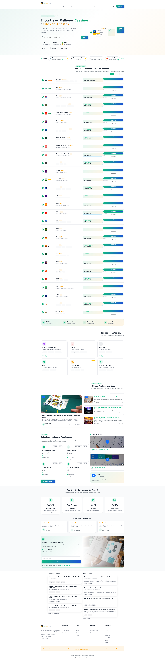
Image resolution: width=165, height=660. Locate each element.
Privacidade (107, 635)
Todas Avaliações (92, 6)
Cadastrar (120, 6)
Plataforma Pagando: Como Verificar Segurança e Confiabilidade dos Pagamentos (96, 588)
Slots (77, 628)
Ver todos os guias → (88, 618)
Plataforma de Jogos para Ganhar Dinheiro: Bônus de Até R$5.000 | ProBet (63, 587)
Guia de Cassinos (94, 630)
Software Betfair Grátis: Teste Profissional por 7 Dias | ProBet (64, 605)
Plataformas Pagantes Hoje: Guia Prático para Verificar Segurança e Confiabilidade (98, 577)
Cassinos (57, 6)
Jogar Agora (120, 29)
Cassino (121, 74)
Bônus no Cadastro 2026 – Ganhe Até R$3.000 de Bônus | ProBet (63, 597)
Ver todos (123, 58)
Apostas (65, 6)
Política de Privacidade (65, 565)
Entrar (113, 6)
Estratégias (92, 632)
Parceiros (107, 632)
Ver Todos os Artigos (116, 392)
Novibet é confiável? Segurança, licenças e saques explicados (99, 609)
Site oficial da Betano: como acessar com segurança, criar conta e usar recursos (98, 599)
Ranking (63, 628)
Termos (83, 657)
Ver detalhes (121, 35)
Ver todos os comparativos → (54, 613)
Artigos (78, 6)
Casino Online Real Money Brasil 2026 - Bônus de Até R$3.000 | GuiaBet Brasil (64, 577)
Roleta (77, 630)
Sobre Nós (44, 48)
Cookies (106, 640)
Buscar (85, 37)
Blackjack (78, 632)
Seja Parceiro (64, 48)
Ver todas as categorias (117, 338)
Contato (54, 48)
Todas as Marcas (65, 630)
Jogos (71, 6)
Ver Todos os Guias (47, 481)
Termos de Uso (108, 637)
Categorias (64, 632)
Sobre (84, 6)
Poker (77, 635)
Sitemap (106, 642)
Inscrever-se (60, 561)
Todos (111, 74)
